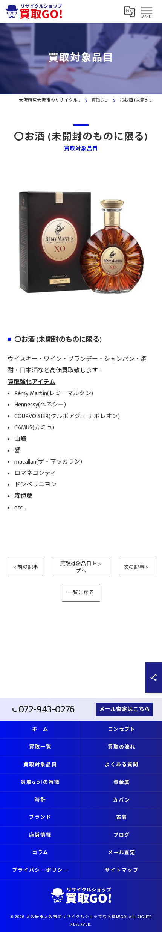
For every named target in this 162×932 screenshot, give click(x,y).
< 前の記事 (26, 567)
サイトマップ (122, 870)
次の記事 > (136, 567)
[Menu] (146, 11)
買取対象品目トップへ (81, 567)
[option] (81, 242)
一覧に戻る (81, 592)
